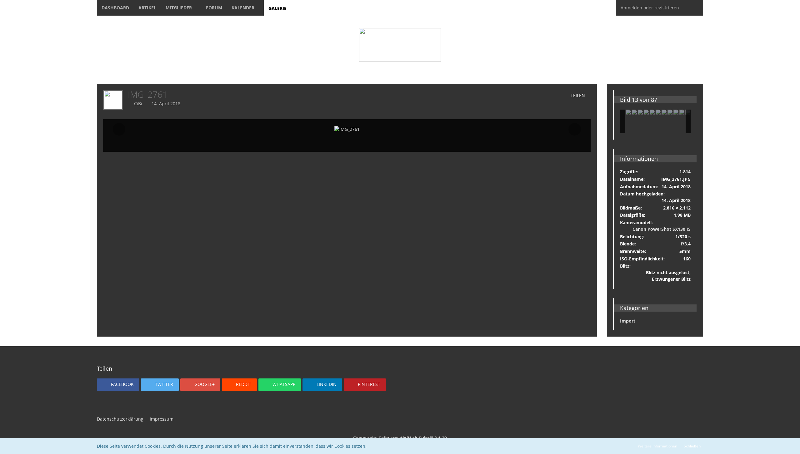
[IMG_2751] (640, 112)
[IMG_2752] (646, 112)
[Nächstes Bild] (574, 129)
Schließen (692, 446)
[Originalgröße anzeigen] (531, 95)
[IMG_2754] (670, 112)
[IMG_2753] (652, 112)
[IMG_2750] (658, 112)
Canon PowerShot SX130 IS (661, 229)
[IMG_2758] (681, 112)
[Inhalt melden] (549, 95)
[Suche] (693, 8)
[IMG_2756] (675, 112)
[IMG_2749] (634, 112)
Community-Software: (400, 438)
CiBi (138, 103)
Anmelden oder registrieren (650, 8)
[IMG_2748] (628, 112)
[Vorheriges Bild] (119, 129)
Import (627, 321)
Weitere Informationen (657, 446)
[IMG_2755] (664, 112)
